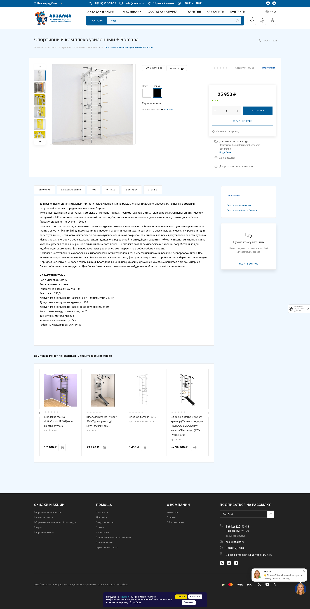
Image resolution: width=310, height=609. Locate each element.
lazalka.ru (125, 597)
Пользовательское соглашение (113, 537)
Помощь (104, 505)
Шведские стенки (43, 517)
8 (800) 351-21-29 (237, 531)
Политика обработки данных (299, 309)
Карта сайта (102, 532)
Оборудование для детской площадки (55, 522)
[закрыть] (308, 308)
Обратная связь (175, 522)
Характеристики (71, 190)
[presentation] (39, 413)
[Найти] (237, 20)
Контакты (172, 512)
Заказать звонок (235, 535)
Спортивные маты (44, 532)
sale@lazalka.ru (134, 3)
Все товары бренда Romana (242, 210)
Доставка (131, 190)
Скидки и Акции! (50, 505)
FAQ (94, 190)
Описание (44, 190)
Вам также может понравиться (55, 355)
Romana (168, 109)
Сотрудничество (105, 522)
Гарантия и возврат (107, 547)
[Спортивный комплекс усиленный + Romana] (92, 104)
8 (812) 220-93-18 (105, 3)
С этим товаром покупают (95, 355)
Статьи (100, 527)
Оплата (110, 190)
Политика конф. (105, 542)
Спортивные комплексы (47, 512)
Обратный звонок (163, 3)
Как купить (102, 512)
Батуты (38, 527)
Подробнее (225, 152)
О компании (178, 505)
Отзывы (153, 190)
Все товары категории (239, 205)
